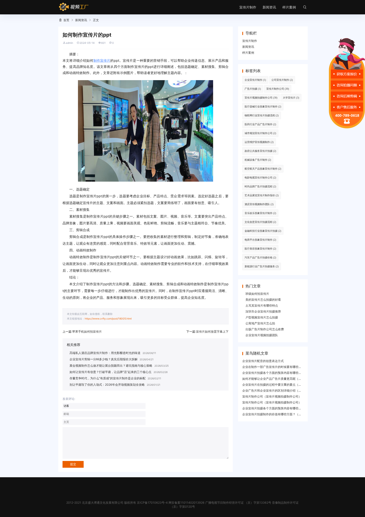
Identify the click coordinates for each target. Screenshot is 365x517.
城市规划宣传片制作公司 (260, 133)
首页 (66, 20)
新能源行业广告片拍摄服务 (262, 266)
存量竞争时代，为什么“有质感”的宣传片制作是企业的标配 (107, 378)
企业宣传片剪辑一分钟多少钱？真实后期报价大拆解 (103, 359)
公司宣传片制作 (282, 79)
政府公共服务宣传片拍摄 (260, 150)
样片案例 (289, 7)
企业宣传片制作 (255, 79)
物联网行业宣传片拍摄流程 (262, 115)
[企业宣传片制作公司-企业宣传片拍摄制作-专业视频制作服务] (73, 7)
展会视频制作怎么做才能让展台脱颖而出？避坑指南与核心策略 (110, 365)
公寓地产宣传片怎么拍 (260, 323)
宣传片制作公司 (277, 88)
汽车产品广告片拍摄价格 (260, 257)
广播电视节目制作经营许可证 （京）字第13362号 (238, 502)
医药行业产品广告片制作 (260, 124)
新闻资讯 (269, 7)
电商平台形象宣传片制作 (260, 239)
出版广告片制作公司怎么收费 (264, 329)
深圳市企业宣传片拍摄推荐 (263, 311)
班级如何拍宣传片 (257, 293)
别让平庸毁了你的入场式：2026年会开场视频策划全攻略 (107, 384)
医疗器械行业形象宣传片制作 (263, 106)
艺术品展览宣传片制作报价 (262, 195)
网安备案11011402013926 (186, 502)
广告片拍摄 (253, 88)
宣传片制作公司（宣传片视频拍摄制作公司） (271, 396)
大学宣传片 (291, 97)
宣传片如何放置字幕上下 (212, 331)
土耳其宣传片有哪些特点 (261, 305)
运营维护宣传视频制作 (259, 142)
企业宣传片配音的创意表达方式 (263, 361)
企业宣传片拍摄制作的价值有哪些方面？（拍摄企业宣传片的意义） (286, 414)
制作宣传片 (101, 60)
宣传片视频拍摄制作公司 (261, 97)
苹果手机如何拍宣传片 (87, 331)
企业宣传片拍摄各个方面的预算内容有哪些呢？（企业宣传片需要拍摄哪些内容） (295, 372)
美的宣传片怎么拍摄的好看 (263, 299)
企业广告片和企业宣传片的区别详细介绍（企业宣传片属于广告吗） (286, 390)
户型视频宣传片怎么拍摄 (261, 317)
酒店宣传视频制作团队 (259, 204)
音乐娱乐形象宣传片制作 (260, 213)
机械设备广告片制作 (258, 159)
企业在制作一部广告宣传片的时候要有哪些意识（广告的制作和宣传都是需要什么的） (298, 367)
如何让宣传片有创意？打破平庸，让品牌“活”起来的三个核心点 (110, 372)
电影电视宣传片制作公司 (260, 177)
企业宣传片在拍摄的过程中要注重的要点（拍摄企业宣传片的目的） (286, 384)
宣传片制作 (247, 7)
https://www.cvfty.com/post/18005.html (108, 318)
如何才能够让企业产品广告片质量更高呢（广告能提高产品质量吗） (286, 378)
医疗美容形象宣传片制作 (260, 248)
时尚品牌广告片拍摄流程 (260, 186)
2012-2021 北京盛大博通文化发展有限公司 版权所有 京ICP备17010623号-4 (117, 502)
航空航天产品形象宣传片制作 (263, 168)
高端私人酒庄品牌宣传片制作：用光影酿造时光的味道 (104, 353)
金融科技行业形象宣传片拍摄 (263, 230)
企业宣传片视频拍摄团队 (261, 335)
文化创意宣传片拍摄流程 (260, 222)
